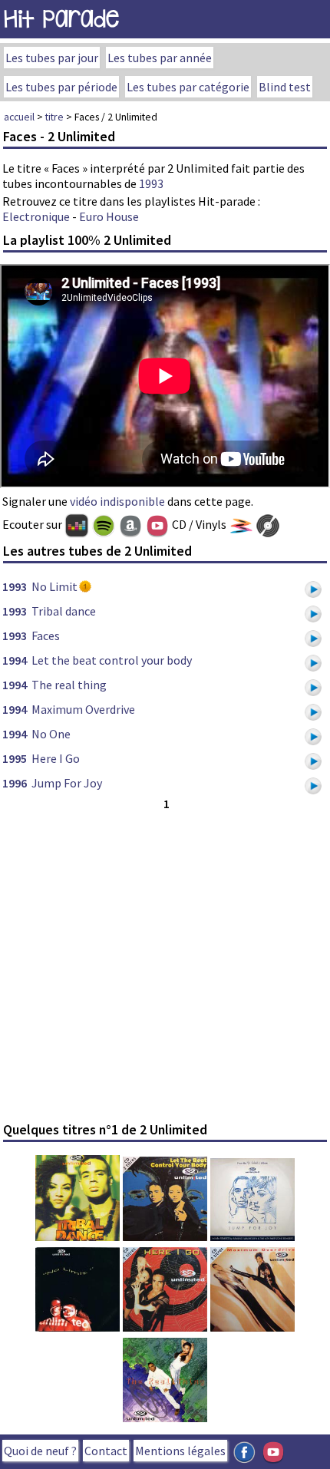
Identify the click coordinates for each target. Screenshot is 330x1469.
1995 (14, 758)
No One (51, 733)
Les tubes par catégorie (188, 86)
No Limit (54, 586)
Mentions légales (180, 1450)
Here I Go (55, 758)
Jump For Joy (66, 783)
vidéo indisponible (117, 501)
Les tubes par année (159, 57)
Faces (45, 635)
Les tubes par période (61, 86)
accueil (19, 117)
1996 (14, 783)
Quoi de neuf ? (40, 1450)
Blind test (285, 86)
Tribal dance (63, 611)
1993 (151, 183)
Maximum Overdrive (83, 709)
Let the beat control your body (111, 660)
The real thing (69, 684)
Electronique (36, 216)
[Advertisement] (165, 964)
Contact (105, 1450)
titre (54, 117)
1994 (14, 660)
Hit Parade (61, 19)
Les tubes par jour (51, 57)
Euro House (109, 216)
